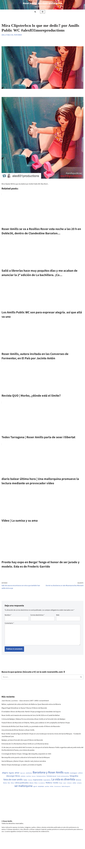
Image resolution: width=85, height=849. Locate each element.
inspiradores (47, 780)
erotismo (23, 776)
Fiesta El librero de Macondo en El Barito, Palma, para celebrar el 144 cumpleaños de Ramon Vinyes (36, 723)
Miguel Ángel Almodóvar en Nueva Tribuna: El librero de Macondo (24, 708)
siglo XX (35, 786)
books (66, 773)
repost (64, 783)
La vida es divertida (63, 779)
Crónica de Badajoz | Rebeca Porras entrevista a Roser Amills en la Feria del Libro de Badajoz (33, 719)
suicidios (47, 786)
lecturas (78, 780)
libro (9, 783)
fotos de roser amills (13, 779)
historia (30, 780)
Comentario (9, 623)
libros (12, 783)
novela (55, 782)
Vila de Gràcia (57, 786)
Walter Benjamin (66, 786)
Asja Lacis (22, 773)
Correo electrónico (37, 615)
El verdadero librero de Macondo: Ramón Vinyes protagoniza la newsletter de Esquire (31, 711)
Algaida (11, 773)
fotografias (74, 776)
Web (57, 615)
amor (17, 772)
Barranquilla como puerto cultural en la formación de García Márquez (26, 757)
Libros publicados (22, 783)
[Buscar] (35, 12)
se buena (79, 783)
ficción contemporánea (63, 776)
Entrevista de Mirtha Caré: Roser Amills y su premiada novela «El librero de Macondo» (31, 726)
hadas (25, 780)
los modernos (41, 783)
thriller (51, 786)
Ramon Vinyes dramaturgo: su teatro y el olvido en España (22, 765)
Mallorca (49, 783)
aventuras (29, 773)
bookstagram (73, 773)
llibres (36, 783)
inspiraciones (37, 780)
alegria (5, 772)
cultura (80, 773)
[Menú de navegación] (42, 11)
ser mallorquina (23, 786)
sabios (74, 783)
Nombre (8, 615)
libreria (5, 783)
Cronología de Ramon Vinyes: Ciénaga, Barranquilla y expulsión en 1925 (26, 754)
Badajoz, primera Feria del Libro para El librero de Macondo (22, 740)
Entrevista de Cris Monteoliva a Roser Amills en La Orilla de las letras (25, 744)
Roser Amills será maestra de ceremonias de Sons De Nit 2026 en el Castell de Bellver (31, 715)
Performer (18, 35)
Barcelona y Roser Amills (48, 772)
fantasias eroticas (41, 776)
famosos (34, 776)
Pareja (60, 783)
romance (69, 783)
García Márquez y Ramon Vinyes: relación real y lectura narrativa (24, 761)
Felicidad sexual (51, 776)
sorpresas (41, 786)
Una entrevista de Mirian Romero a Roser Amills (18, 730)
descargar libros (13, 776)
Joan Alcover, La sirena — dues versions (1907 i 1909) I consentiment (25, 701)
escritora (28, 776)
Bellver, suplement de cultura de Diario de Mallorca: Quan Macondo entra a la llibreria (31, 704)
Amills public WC (7, 35)
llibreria (31, 783)
